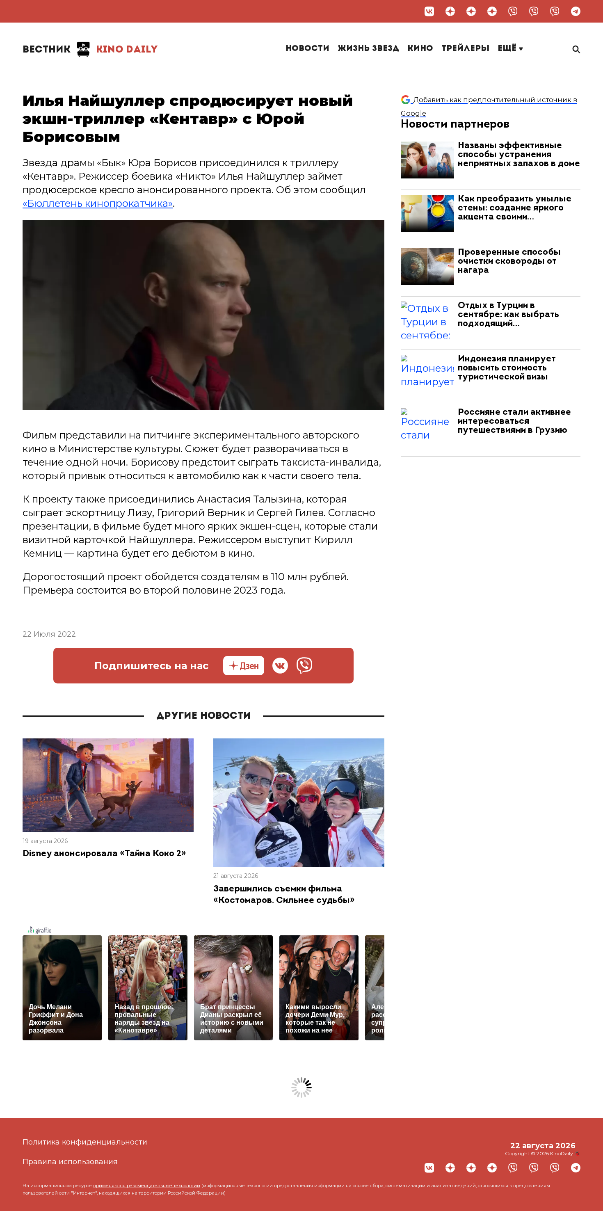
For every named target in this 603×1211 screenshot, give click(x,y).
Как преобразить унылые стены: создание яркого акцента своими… (514, 208)
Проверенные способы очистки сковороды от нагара (509, 261)
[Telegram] (575, 11)
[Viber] (513, 11)
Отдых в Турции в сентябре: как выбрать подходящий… (508, 315)
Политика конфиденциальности (85, 1142)
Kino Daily (90, 50)
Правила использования (70, 1161)
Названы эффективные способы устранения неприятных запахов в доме (519, 155)
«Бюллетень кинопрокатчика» (98, 203)
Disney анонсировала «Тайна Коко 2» (104, 854)
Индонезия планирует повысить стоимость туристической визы (507, 368)
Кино (420, 49)
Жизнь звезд (368, 49)
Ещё (508, 49)
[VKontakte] (429, 11)
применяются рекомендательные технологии (146, 1185)
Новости (307, 49)
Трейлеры (465, 49)
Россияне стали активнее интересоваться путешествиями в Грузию (514, 421)
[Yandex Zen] (450, 11)
